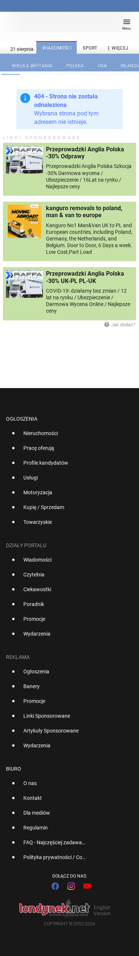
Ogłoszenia (21, 419)
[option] (66, 436)
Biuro (13, 769)
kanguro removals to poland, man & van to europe (84, 212)
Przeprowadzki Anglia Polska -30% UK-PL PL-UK (85, 277)
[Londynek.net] (66, 25)
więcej (117, 48)
